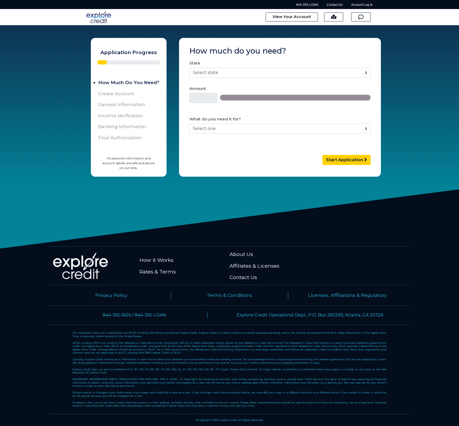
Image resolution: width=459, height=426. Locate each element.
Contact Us (335, 5)
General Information (121, 104)
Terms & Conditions (229, 295)
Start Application (345, 159)
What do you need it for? (215, 118)
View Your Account (292, 16)
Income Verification (120, 115)
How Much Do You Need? (128, 82)
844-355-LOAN (307, 5)
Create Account (116, 93)
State (194, 63)
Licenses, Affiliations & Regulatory (347, 295)
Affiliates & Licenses (254, 266)
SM (361, 16)
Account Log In (362, 5)
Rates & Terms (157, 271)
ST (333, 16)
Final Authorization (120, 137)
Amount (197, 88)
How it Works (156, 260)
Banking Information (122, 126)
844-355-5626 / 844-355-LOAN (134, 315)
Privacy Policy (111, 295)
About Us (241, 254)
